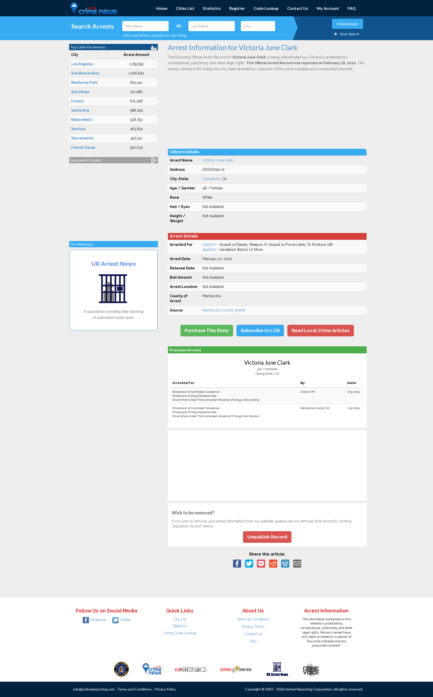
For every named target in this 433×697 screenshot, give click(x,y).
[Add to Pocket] (261, 563)
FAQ (352, 8)
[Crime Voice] (311, 669)
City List (179, 619)
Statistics (212, 8)
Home (161, 8)
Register (237, 8)
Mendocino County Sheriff (223, 310)
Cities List (185, 8)
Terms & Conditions (253, 619)
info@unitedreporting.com (94, 689)
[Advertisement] (113, 200)
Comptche (211, 179)
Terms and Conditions (134, 689)
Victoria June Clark (217, 160)
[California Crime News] (236, 669)
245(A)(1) (209, 245)
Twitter (125, 620)
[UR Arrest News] (277, 669)
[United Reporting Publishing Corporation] (121, 669)
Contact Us (297, 8)
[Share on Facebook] (237, 563)
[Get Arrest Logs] (190, 669)
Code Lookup (266, 8)
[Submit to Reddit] (273, 563)
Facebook (98, 620)
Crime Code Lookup (179, 633)
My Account (328, 8)
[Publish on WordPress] (285, 563)
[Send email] (297, 563)
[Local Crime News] (151, 669)
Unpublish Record (267, 536)
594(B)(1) (209, 250)
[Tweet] (249, 563)
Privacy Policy (253, 627)
